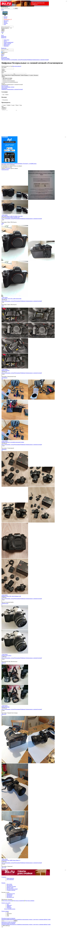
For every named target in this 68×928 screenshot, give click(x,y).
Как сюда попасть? (17, 66)
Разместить (3, 36)
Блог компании (10, 879)
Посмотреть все (5, 169)
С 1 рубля (31, 75)
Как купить (9, 884)
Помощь (3, 882)
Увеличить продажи (11, 886)
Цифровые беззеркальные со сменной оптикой (38, 59)
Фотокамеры (24, 59)
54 (2, 664)
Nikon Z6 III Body (5, 370)
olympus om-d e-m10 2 (6, 655)
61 (2, 224)
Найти (3, 29)
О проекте (4, 877)
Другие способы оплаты (9, 908)
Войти (2, 54)
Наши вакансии (10, 878)
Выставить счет (10, 897)
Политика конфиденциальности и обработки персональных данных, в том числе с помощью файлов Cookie (26, 919)
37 (2, 450)
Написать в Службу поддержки (9, 922)
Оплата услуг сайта (6, 902)
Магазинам (9, 896)
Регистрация (4, 57)
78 (2, 378)
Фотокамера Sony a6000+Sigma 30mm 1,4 (11, 860)
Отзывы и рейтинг (11, 890)
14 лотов (8, 168)
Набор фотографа (5, 706)
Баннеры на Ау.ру (11, 893)
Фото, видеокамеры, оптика (14, 59)
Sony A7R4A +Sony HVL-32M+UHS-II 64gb (11, 298)
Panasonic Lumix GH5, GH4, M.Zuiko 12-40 (11, 596)
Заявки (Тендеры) (24, 75)
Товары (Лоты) (7, 75)
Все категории (5, 59)
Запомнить (5, 52)
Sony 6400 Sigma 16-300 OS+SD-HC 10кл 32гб (12, 216)
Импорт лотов (10, 887)
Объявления (9, 894)
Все (3, 75)
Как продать (9, 885)
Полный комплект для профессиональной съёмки (13, 442)
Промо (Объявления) (15, 75)
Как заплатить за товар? (12, 888)
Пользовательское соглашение (8, 918)
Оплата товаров (5, 911)
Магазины (36, 75)
